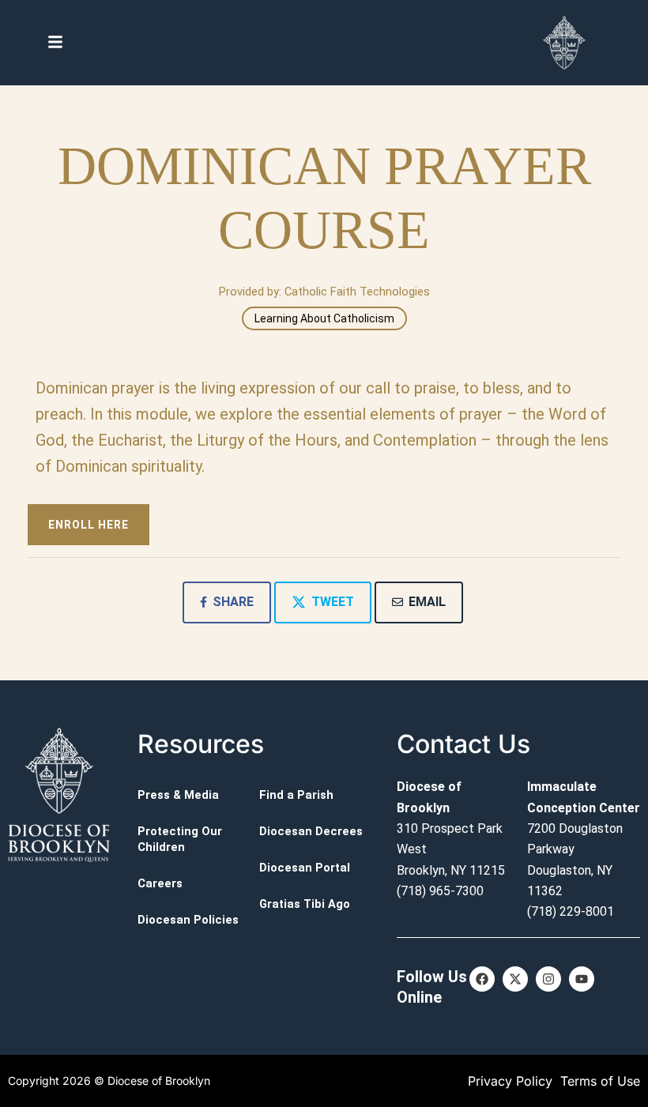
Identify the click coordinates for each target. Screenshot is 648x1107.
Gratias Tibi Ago (304, 904)
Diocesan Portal (304, 867)
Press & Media (178, 795)
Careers (160, 883)
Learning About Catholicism (324, 318)
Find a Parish (296, 795)
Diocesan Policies (188, 920)
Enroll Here (88, 524)
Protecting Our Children (180, 839)
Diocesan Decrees (311, 831)
